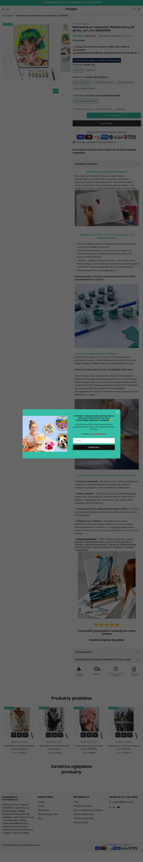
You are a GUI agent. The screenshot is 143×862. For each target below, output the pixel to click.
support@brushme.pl (97, 434)
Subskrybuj (94, 447)
